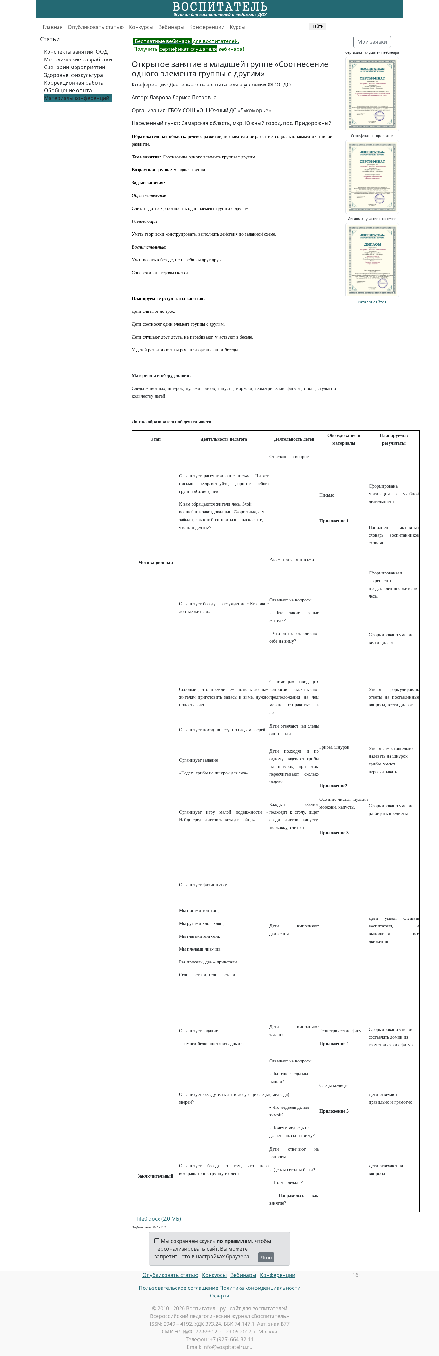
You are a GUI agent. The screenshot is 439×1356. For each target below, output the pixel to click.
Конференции (207, 27)
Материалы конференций (76, 98)
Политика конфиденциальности (260, 1287)
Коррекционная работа (73, 82)
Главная (53, 27)
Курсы (237, 27)
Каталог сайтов (372, 302)
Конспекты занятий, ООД (76, 51)
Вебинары (171, 27)
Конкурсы (141, 27)
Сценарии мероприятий (74, 67)
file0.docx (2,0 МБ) (159, 1218)
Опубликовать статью (96, 27)
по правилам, (235, 1240)
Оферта (219, 1295)
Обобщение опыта (68, 90)
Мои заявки (372, 41)
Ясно (266, 1257)
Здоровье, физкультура (73, 74)
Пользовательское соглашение (178, 1287)
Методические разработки (78, 59)
